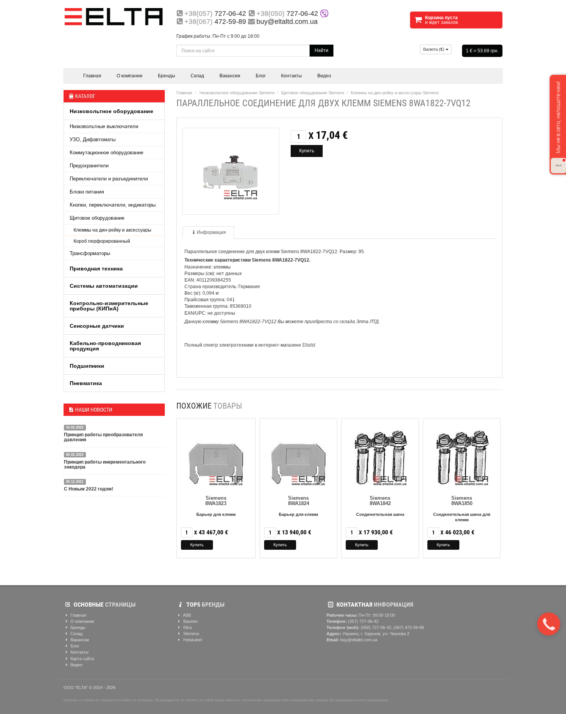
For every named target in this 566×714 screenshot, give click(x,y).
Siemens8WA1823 (215, 500)
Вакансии (229, 75)
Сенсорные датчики (97, 326)
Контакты (291, 75)
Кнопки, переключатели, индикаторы (113, 205)
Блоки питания (87, 192)
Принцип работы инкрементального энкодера (105, 464)
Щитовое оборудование (97, 218)
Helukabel (192, 639)
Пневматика (86, 383)
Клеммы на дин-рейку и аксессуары (112, 230)
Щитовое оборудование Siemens (313, 92)
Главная (92, 75)
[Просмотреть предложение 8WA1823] (216, 455)
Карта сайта (81, 658)
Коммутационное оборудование (106, 152)
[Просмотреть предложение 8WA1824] (298, 455)
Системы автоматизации (104, 286)
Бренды (166, 75)
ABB (186, 615)
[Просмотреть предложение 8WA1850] (462, 455)
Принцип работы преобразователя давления (103, 437)
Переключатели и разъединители (109, 179)
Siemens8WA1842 (380, 500)
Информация (211, 232)
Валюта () (434, 49)
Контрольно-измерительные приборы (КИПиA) (109, 306)
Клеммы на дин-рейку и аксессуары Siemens (395, 92)
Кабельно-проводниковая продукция (105, 346)
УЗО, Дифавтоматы (93, 139)
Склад (197, 75)
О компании (129, 75)
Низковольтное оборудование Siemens (237, 92)
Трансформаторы (90, 253)
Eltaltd (308, 345)
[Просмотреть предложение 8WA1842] (380, 455)
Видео (324, 75)
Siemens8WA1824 (298, 500)
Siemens (190, 633)
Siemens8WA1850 (461, 500)
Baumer (190, 621)
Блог (261, 75)
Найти (321, 50)
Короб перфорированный (102, 241)
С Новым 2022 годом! (88, 489)
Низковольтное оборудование (111, 111)
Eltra (187, 627)
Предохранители (89, 165)
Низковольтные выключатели (104, 126)
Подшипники (87, 366)
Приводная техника (96, 268)
